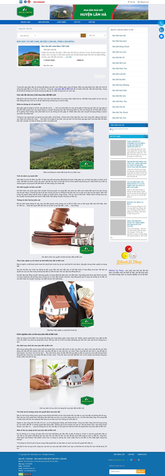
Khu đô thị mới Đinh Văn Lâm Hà (120, 129)
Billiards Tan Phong (116, 270)
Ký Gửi (133, 2)
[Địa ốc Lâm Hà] (25, 17)
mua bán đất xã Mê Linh (63, 89)
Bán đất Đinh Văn (119, 68)
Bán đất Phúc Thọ (119, 101)
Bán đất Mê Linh (119, 63)
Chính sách (141, 454)
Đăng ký (141, 471)
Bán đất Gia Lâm (119, 52)
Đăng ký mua (145, 2)
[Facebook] (161, 36)
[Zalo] (161, 29)
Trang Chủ (25, 22)
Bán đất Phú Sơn (119, 96)
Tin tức (77, 22)
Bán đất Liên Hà (119, 74)
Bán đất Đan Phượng (120, 85)
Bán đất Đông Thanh (120, 46)
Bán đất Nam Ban (119, 41)
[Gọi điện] (161, 23)
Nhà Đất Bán (43, 22)
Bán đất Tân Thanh (120, 112)
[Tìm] (83, 35)
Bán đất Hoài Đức (119, 90)
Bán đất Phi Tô (118, 57)
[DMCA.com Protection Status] (25, 475)
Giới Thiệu (61, 22)
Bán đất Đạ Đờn (118, 79)
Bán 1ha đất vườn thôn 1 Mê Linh (55, 46)
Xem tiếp (69, 57)
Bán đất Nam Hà (119, 35)
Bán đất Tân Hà (118, 107)
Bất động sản (119, 454)
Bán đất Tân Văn (119, 118)
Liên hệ (92, 22)
